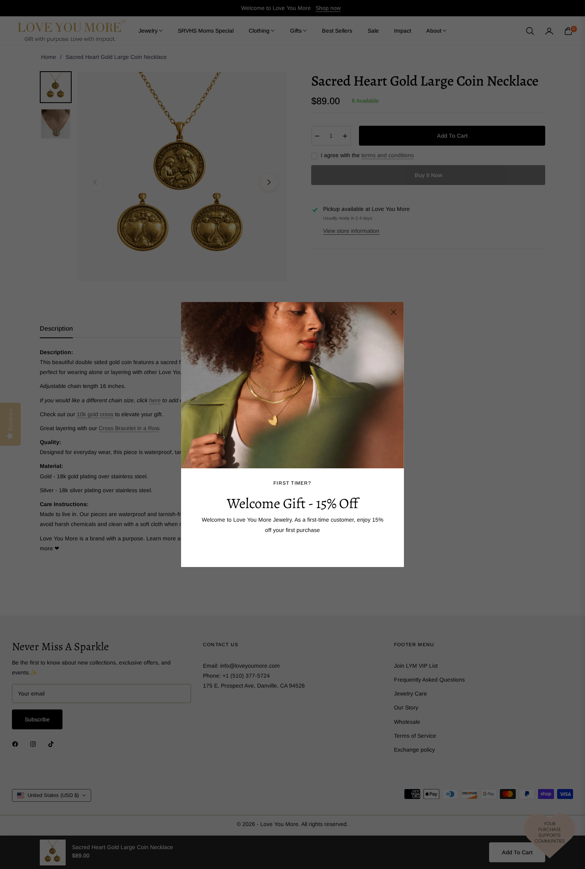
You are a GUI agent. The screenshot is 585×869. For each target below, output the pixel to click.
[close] (393, 312)
